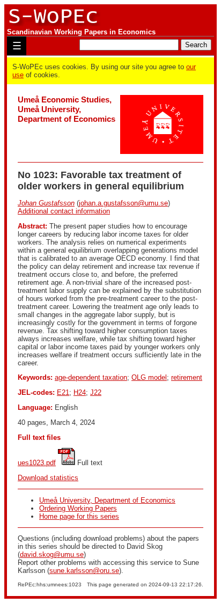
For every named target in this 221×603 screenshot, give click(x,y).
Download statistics (48, 478)
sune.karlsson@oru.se (84, 571)
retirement (186, 377)
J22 (95, 392)
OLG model (149, 377)
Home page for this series (79, 516)
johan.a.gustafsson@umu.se (123, 203)
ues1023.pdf (37, 463)
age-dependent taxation (91, 377)
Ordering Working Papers (78, 508)
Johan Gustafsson (46, 203)
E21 (63, 392)
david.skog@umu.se (52, 554)
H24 (79, 392)
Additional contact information (64, 211)
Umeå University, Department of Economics (107, 500)
